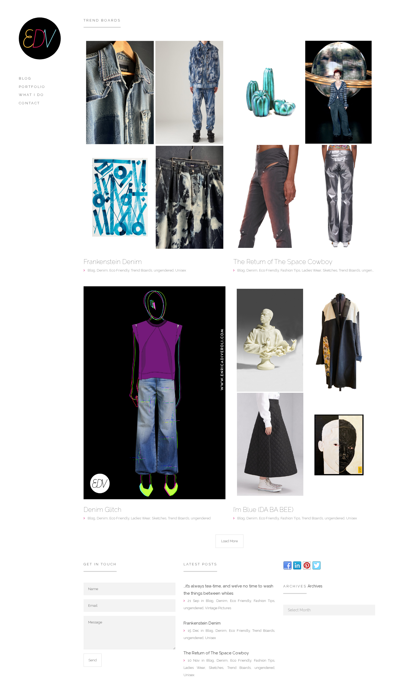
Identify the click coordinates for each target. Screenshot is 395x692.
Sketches (330, 270)
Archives (315, 586)
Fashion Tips (290, 270)
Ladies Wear (311, 270)
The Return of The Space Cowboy (282, 261)
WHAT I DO (31, 95)
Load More (229, 541)
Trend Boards (141, 270)
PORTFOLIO (32, 87)
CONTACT (29, 103)
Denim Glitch (102, 509)
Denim (102, 270)
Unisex (180, 270)
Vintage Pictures (218, 608)
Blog (25, 78)
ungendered (164, 270)
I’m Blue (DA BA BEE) (263, 509)
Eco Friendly (119, 270)
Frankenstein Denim (113, 261)
